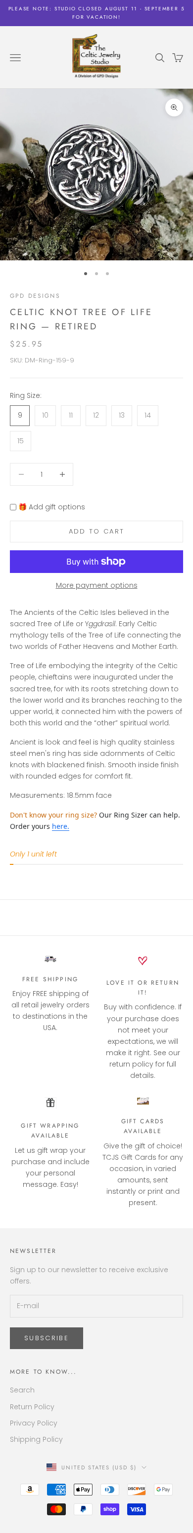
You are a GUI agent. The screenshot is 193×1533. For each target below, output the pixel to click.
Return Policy (32, 1407)
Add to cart (97, 531)
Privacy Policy (33, 1423)
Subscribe (46, 1338)
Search (22, 1390)
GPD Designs (35, 295)
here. (60, 826)
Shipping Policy (36, 1439)
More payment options (97, 585)
